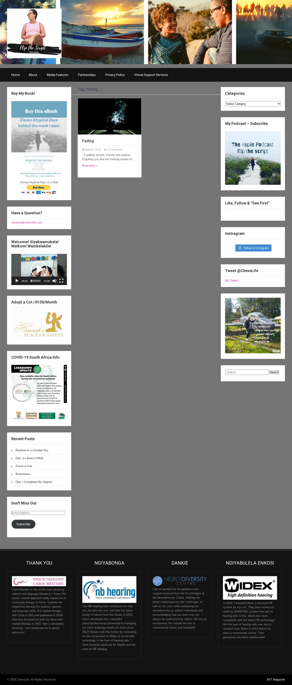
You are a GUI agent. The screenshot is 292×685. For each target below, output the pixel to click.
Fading (88, 141)
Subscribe (23, 524)
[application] (39, 269)
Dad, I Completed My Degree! (34, 482)
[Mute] (54, 281)
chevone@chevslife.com (26, 222)
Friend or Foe (24, 466)
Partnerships (87, 75)
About (33, 75)
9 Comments (115, 149)
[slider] (36, 281)
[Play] (17, 281)
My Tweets (232, 280)
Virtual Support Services (151, 75)
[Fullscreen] (61, 281)
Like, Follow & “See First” (247, 203)
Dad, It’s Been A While (29, 458)
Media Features (57, 75)
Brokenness (23, 474)
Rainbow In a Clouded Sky (32, 450)
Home (15, 75)
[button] (39, 269)
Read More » (89, 165)
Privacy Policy (115, 75)
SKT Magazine (276, 679)
